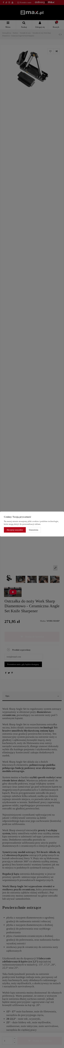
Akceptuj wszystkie (15, 530)
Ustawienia (33, 530)
